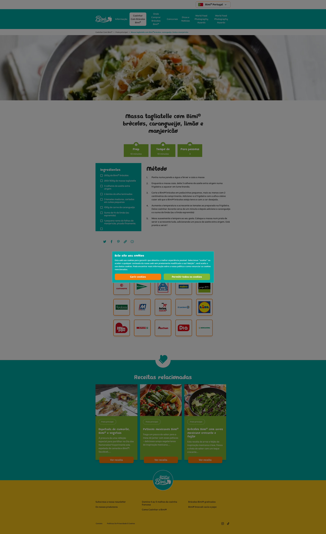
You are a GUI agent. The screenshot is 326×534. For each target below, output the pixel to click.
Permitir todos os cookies (187, 277)
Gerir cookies (138, 277)
